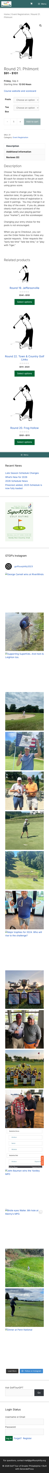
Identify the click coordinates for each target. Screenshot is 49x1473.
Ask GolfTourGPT (14, 1387)
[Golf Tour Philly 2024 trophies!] (24, 1069)
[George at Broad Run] (24, 830)
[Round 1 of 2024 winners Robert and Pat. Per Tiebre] (24, 1109)
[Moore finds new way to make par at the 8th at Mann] (24, 1268)
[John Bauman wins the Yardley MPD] (24, 1188)
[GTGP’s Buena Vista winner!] (24, 910)
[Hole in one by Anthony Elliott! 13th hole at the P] (24, 751)
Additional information (18, 151)
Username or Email (15, 1417)
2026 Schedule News (16, 481)
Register (27, 1438)
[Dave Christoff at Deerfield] (24, 711)
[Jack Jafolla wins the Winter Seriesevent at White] (24, 1148)
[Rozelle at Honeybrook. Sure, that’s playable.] (24, 632)
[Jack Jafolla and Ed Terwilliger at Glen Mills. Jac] (24, 791)
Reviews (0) (12, 157)
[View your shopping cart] (31, 4)
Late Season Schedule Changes (22, 473)
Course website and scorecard (20, 91)
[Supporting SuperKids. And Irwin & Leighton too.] (24, 671)
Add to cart (32, 121)
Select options (24, 302)
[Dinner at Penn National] (24, 1347)
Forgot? (18, 1438)
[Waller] (24, 1307)
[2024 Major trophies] (24, 989)
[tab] (24, 146)
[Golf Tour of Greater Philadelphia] (7, 4)
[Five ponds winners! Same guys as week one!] (24, 1029)
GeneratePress (27, 1469)
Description (12, 146)
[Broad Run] (24, 870)
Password (10, 1427)
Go (39, 1392)
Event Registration (20, 14)
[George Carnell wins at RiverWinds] (24, 592)
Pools (8, 99)
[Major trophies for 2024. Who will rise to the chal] (24, 950)
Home (7, 14)
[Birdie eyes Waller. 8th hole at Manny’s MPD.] (24, 1228)
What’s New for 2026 (16, 477)
